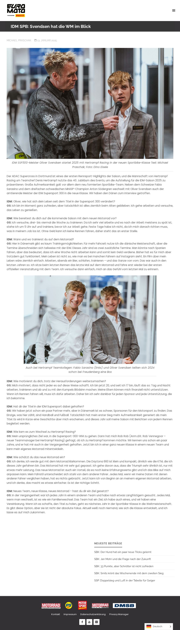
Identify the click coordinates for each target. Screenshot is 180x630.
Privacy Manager (119, 614)
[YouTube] (89, 622)
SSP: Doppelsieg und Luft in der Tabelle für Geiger (124, 580)
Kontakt (55, 614)
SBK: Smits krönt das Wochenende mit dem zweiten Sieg (128, 573)
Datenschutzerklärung (93, 614)
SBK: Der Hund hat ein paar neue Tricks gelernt (122, 552)
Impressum (70, 614)
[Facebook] (82, 622)
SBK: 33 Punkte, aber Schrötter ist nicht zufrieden (123, 566)
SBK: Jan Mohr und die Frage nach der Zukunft (122, 559)
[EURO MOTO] (16, 10)
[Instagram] (96, 622)
